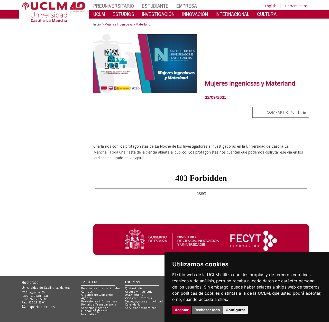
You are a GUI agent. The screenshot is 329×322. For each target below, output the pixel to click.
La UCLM (89, 281)
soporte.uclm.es (40, 306)
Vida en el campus (138, 298)
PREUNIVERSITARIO (113, 5)
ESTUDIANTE (155, 5)
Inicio (97, 24)
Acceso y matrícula (138, 291)
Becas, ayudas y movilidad (144, 301)
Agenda (86, 298)
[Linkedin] (303, 112)
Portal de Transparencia (98, 304)
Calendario (133, 304)
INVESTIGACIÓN (158, 14)
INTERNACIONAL (232, 14)
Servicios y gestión (94, 308)
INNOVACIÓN (195, 14)
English (270, 5)
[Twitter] (292, 112)
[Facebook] (297, 112)
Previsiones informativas (99, 301)
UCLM (99, 14)
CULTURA (267, 14)
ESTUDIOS (123, 14)
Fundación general (94, 311)
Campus (87, 291)
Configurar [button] (235, 310)
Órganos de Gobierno (97, 294)
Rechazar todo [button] (207, 310)
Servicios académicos (140, 308)
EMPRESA (186, 5)
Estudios (132, 281)
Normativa (88, 314)
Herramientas (296, 5)
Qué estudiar (134, 288)
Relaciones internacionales (101, 288)
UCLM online (134, 294)
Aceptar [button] (182, 310)
